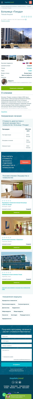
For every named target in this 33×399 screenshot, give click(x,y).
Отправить (16, 364)
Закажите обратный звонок (16, 370)
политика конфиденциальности (22, 359)
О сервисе (6, 386)
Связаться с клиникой (16, 88)
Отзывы (6, 387)
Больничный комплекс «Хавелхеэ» (12, 239)
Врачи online (14, 386)
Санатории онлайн (24, 386)
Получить (25, 162)
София (30, 70)
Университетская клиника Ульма (12, 274)
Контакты (12, 387)
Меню (2, 2)
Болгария (29, 68)
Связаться (16, 212)
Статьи (19, 387)
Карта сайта (25, 387)
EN (18, 392)
